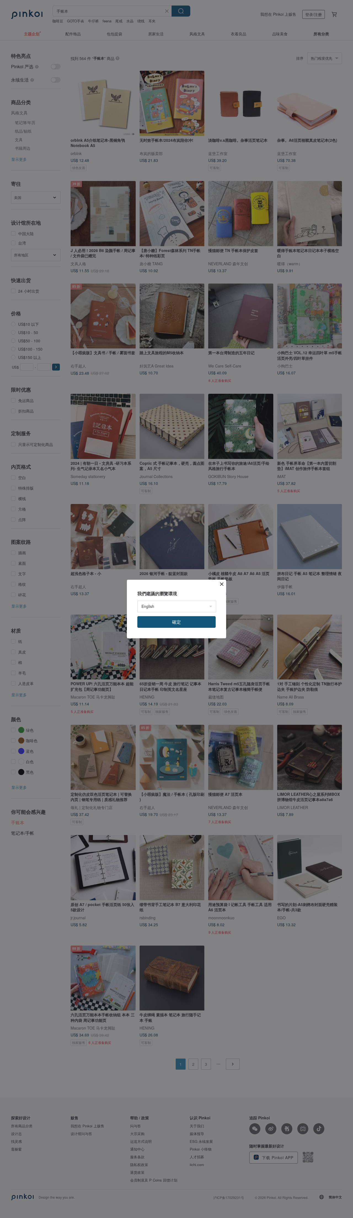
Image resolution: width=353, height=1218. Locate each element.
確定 (176, 622)
